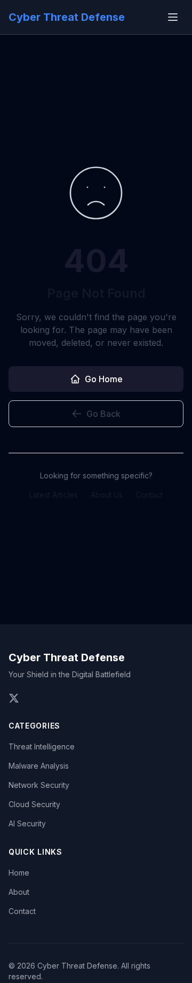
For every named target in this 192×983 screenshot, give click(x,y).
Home (19, 872)
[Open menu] (172, 17)
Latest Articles (53, 494)
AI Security (27, 823)
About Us (107, 494)
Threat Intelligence (42, 746)
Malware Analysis (39, 765)
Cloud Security (34, 804)
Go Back (103, 413)
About (19, 891)
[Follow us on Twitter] (14, 698)
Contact (149, 494)
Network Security (39, 785)
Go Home (104, 379)
